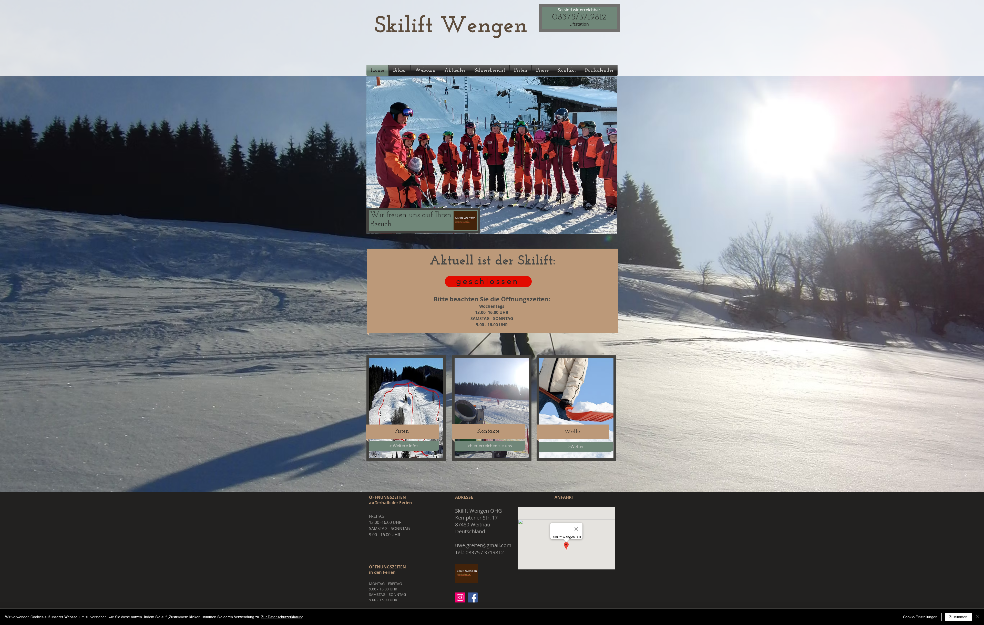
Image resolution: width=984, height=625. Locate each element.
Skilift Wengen (451, 26)
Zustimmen (958, 616)
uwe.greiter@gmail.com (483, 545)
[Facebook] (473, 597)
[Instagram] (460, 597)
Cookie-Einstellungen (920, 616)
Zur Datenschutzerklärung (282, 616)
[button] (491, 155)
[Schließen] (978, 617)
